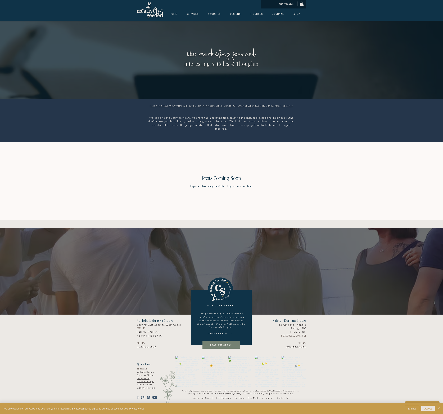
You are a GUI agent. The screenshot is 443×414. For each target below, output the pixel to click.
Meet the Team (223, 398)
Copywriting (143, 378)
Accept (428, 408)
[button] (302, 4)
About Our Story (202, 398)
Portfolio (240, 398)
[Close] (439, 408)
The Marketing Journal (260, 398)
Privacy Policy (136, 408)
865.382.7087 (296, 346)
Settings (412, 408)
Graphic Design (145, 381)
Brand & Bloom (145, 375)
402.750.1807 (146, 346)
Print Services (144, 384)
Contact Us (283, 398)
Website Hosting (146, 387)
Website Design (145, 372)
